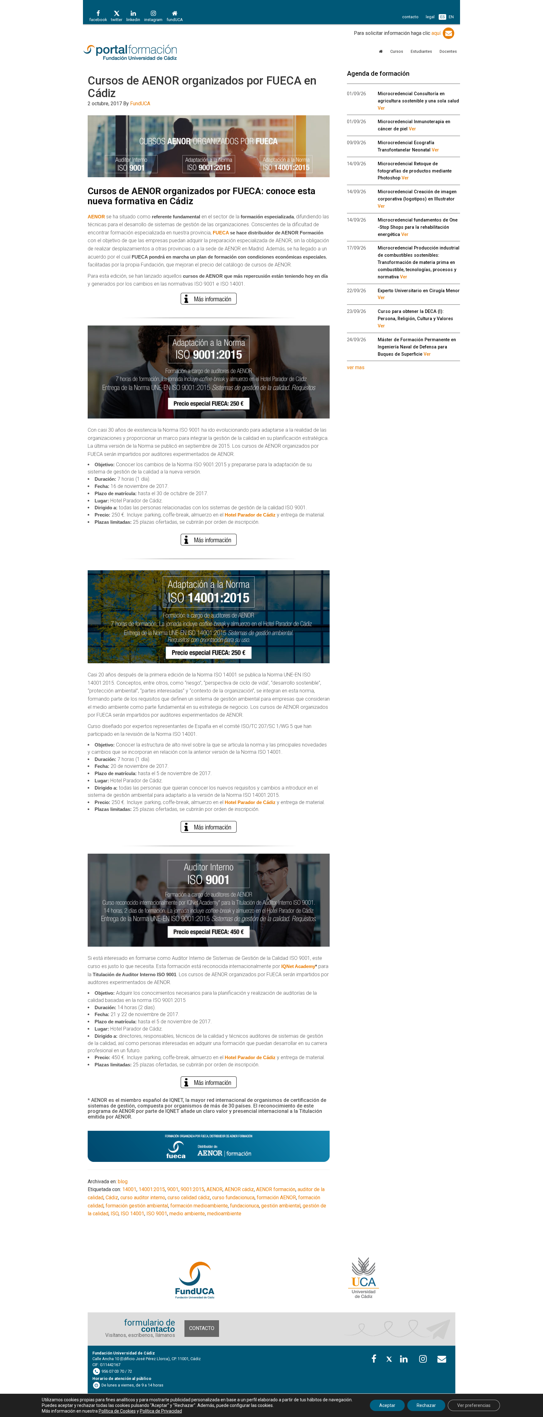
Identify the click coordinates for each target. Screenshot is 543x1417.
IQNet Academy (298, 966)
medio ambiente (187, 1214)
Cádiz (112, 1198)
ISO (114, 1214)
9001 (172, 1189)
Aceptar (387, 1405)
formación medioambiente (199, 1206)
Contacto (201, 1328)
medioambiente (224, 1214)
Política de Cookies (117, 1411)
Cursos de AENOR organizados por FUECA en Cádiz (202, 87)
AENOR (214, 1189)
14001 (129, 1189)
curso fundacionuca (233, 1198)
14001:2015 (152, 1189)
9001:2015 (192, 1189)
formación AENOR (276, 1198)
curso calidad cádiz (188, 1198)
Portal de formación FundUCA (139, 52)
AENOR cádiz (239, 1189)
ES (442, 16)
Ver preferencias (474, 1405)
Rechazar (426, 1405)
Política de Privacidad (161, 1411)
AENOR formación (275, 1189)
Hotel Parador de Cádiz (250, 514)
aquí (436, 33)
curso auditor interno (142, 1198)
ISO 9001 (156, 1214)
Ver (381, 108)
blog (123, 1181)
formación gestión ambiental (137, 1206)
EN (451, 16)
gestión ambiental (280, 1206)
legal (430, 16)
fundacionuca (244, 1206)
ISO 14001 (132, 1214)
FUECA (221, 232)
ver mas (356, 367)
